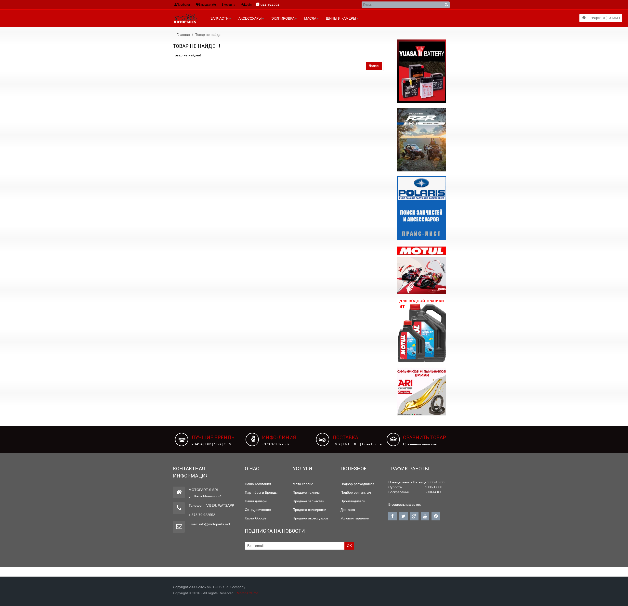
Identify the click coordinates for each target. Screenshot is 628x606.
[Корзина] (222, 4)
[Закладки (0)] (197, 4)
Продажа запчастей (308, 501)
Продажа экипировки (309, 510)
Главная (183, 35)
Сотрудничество (258, 510)
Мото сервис (303, 484)
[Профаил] (175, 4)
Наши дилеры (256, 501)
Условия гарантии (354, 518)
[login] (242, 4)
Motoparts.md (247, 593)
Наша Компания (258, 484)
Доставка (347, 510)
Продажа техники (307, 492)
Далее (374, 66)
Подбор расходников (357, 484)
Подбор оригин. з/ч (355, 492)
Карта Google (255, 518)
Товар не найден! (209, 35)
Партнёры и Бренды (261, 492)
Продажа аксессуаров (310, 518)
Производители (352, 501)
